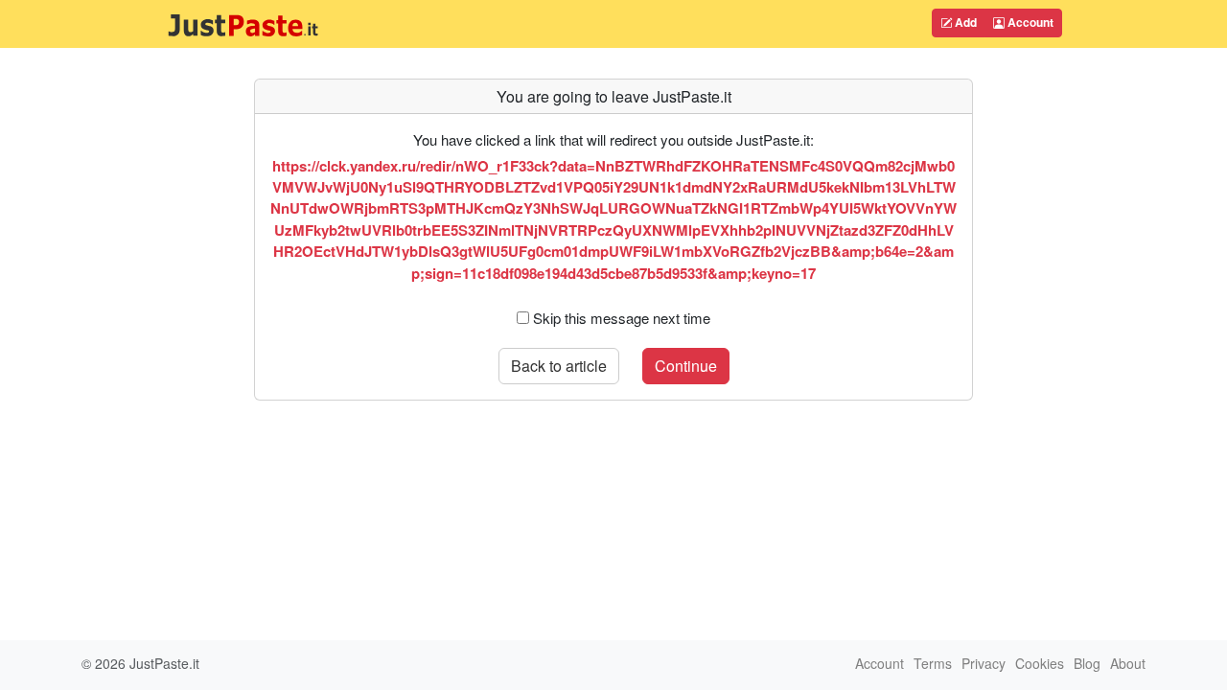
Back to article (559, 366)
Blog (1087, 663)
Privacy (983, 663)
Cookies (1039, 663)
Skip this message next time (621, 318)
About (1128, 663)
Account (1029, 22)
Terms (933, 663)
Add (964, 22)
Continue (686, 366)
